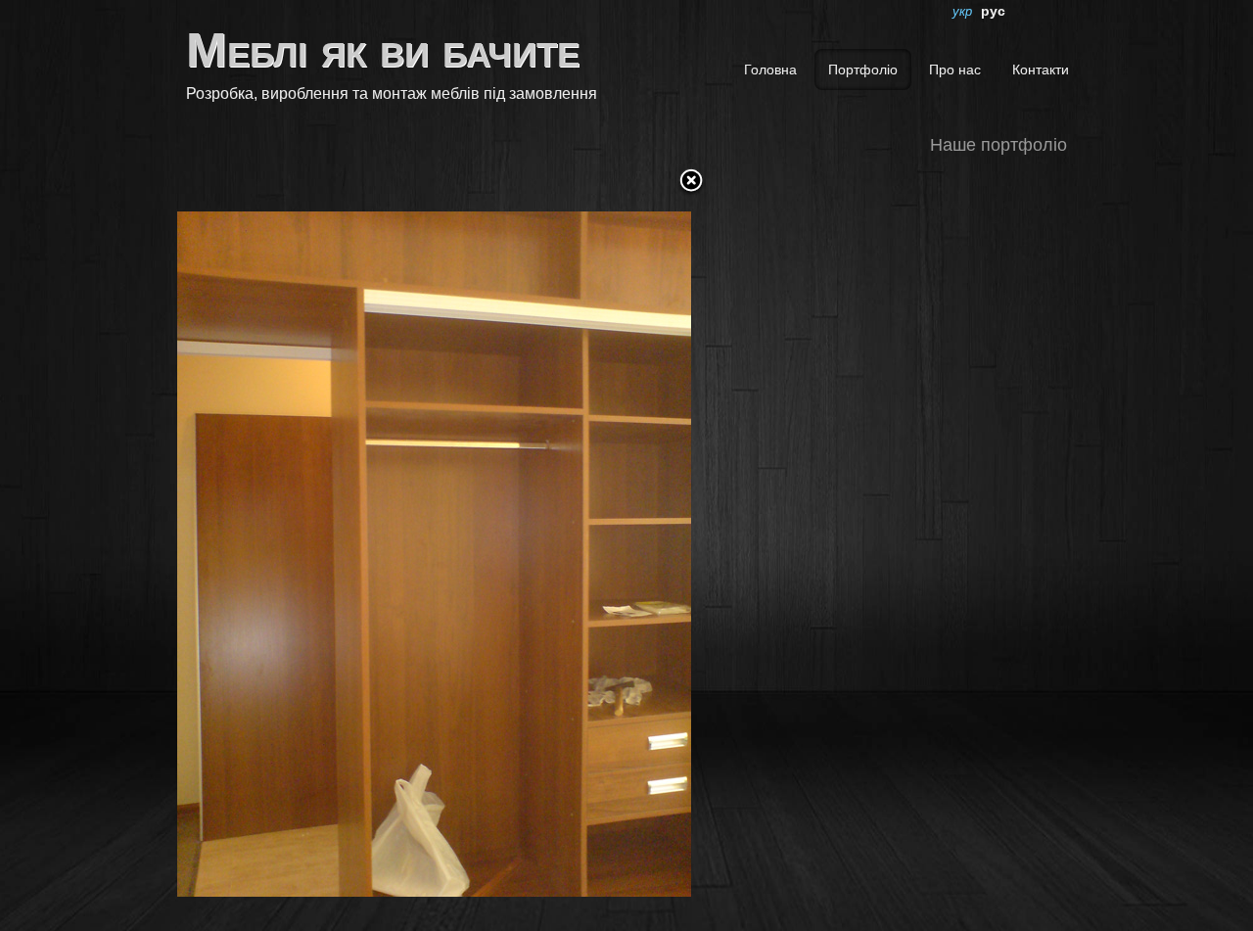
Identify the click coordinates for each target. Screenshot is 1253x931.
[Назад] (691, 182)
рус (993, 11)
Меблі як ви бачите (383, 50)
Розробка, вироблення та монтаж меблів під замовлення (391, 93)
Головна (770, 69)
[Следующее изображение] (601, 539)
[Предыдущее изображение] (267, 539)
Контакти (1040, 69)
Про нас (955, 69)
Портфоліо (863, 69)
